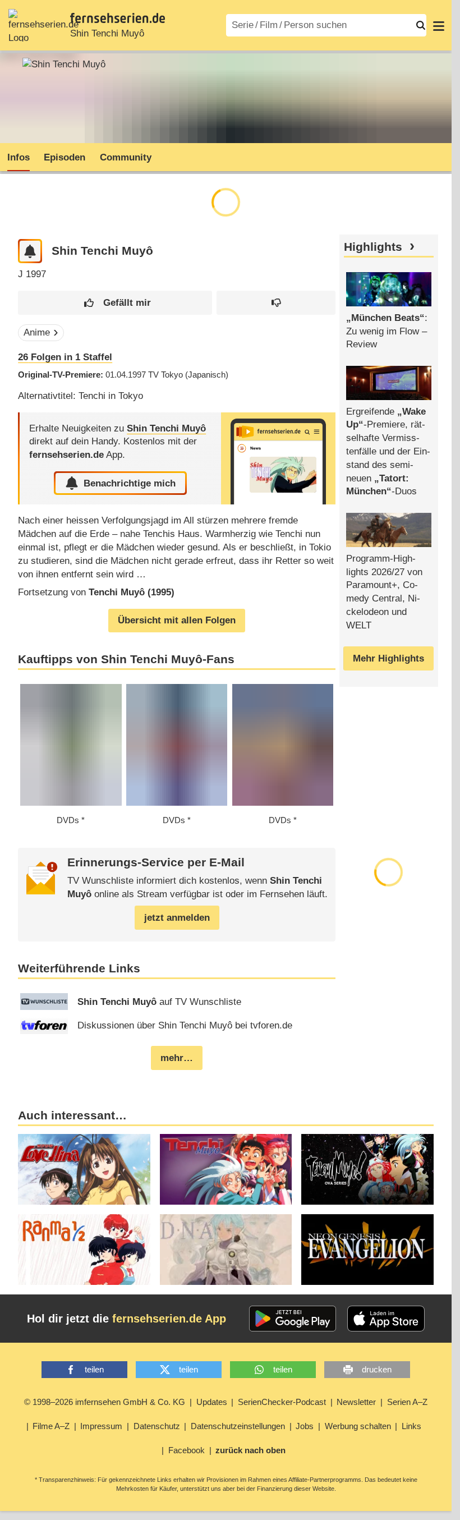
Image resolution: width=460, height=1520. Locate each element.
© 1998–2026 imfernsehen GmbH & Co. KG (104, 1402)
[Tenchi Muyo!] (226, 1169)
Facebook (186, 1450)
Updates (211, 1402)
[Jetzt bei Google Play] (292, 1318)
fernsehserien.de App (169, 1318)
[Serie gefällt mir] (115, 303)
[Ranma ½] (84, 1249)
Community (125, 157)
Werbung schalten (358, 1426)
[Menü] (438, 25)
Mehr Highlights (388, 658)
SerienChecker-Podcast (282, 1402)
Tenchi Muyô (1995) (131, 592)
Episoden (64, 157)
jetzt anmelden (177, 917)
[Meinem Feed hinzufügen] (30, 251)
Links (411, 1426)
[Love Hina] (84, 1169)
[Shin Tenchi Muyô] (278, 458)
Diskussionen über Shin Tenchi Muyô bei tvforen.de (184, 1025)
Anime (37, 332)
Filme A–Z (51, 1426)
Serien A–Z (407, 1402)
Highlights (373, 247)
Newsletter (356, 1402)
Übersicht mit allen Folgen (177, 620)
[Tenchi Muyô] (367, 1169)
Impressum (101, 1426)
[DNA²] (226, 1249)
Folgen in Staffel (65, 357)
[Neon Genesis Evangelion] (367, 1249)
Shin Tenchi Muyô (107, 33)
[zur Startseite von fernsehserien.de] (43, 25)
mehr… (176, 1058)
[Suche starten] (421, 25)
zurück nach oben (250, 1450)
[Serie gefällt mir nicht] (276, 303)
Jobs (305, 1426)
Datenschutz (157, 1426)
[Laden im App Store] (386, 1318)
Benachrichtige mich (130, 483)
